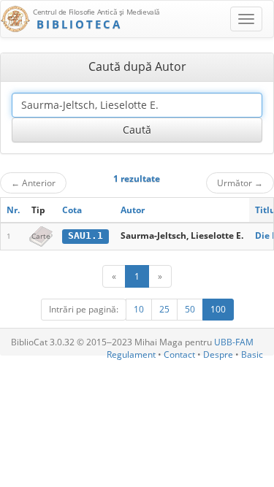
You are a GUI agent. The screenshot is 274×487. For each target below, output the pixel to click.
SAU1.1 (85, 235)
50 (190, 309)
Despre (218, 354)
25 (164, 309)
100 (218, 309)
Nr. (13, 210)
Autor (133, 210)
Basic (252, 354)
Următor (240, 182)
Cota (72, 210)
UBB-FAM (234, 342)
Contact (179, 354)
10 (139, 309)
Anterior (33, 182)
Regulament (131, 354)
